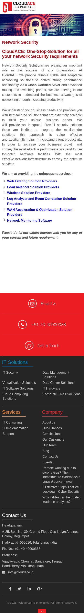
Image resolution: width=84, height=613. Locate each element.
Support (8, 434)
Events (47, 462)
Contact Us (50, 456)
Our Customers (53, 439)
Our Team (49, 445)
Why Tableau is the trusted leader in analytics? (61, 500)
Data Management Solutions (55, 375)
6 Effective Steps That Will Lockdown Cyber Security (61, 489)
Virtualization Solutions (19, 382)
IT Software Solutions (17, 388)
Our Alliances (52, 428)
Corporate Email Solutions (61, 394)
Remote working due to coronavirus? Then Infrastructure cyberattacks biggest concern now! (61, 474)
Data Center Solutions (58, 382)
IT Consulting (12, 422)
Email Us (48, 303)
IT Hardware (51, 388)
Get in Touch (48, 345)
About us (48, 422)
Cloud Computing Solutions (15, 396)
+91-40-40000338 (48, 324)
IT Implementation (15, 428)
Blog (45, 451)
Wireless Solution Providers (28, 193)
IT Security (10, 372)
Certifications (51, 434)
